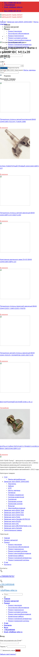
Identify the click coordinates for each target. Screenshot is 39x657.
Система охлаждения (16, 497)
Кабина (11, 486)
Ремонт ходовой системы (17, 38)
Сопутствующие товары (13, 530)
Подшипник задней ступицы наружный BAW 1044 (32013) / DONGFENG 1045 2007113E (17, 354)
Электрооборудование (16, 508)
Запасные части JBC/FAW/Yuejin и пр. (18, 526)
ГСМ (5, 477)
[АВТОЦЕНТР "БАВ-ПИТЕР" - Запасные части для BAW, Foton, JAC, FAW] (11, 16)
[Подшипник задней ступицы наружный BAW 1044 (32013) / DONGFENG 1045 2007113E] (15, 345)
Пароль (3, 647)
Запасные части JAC (11, 524)
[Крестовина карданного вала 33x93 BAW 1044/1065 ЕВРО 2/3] (15, 252)
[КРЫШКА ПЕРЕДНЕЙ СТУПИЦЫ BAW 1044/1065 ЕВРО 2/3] (9, 36)
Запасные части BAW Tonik (14, 510)
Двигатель (12, 484)
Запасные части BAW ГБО (14, 512)
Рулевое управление (16, 495)
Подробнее (4, 408)
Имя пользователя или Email (11, 640)
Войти (18, 650)
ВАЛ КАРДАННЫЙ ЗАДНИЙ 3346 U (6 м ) (16, 402)
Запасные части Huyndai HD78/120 (17, 519)
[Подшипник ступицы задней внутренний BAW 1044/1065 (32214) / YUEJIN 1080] (15, 112)
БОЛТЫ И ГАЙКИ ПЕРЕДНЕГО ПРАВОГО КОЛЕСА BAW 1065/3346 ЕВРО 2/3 (19, 447)
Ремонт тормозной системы (18, 560)
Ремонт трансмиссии (16, 36)
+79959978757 (7, 576)
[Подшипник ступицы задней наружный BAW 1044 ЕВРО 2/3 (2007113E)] (15, 205)
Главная (7, 25)
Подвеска (11, 493)
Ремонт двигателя (15, 31)
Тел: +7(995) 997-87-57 (12, 3)
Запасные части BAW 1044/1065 (19, 22)
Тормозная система (15, 504)
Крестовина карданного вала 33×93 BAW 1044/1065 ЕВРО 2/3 (16, 260)
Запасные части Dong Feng (14, 515)
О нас (6, 562)
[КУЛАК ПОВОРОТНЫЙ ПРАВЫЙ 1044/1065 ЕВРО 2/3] (15, 158)
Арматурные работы (16, 556)
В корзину (4, 68)
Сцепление (12, 499)
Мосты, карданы (29, 70)
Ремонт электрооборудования (19, 40)
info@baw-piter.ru (8, 590)
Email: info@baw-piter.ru (13, 7)
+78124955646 (9, 5)
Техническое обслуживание (18, 33)
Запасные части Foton (12, 517)
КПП (10, 488)
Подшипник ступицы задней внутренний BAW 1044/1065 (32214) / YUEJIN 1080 (18, 120)
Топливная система (15, 501)
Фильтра (11, 506)
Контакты (7, 564)
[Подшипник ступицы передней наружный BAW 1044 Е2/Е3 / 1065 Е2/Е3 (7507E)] (15, 298)
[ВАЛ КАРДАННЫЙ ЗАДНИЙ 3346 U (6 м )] (15, 392)
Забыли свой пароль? (8, 654)
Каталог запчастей (11, 540)
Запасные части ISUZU (12, 521)
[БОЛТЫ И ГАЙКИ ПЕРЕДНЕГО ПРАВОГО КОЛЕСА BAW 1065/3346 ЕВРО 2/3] (15, 439)
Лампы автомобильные (17, 479)
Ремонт (7, 542)
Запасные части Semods (13, 528)
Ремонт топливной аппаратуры (20, 44)
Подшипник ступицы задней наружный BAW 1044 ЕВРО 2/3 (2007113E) (17, 214)
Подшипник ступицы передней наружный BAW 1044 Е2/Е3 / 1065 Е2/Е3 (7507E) (18, 307)
